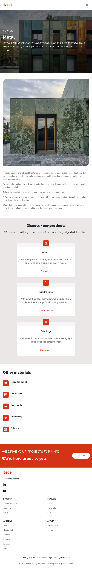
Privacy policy (54, 563)
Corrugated (7, 544)
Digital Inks (44, 310)
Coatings (44, 350)
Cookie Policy (25, 563)
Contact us (81, 456)
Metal (5, 549)
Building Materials (10, 503)
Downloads (68, 563)
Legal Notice (39, 563)
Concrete (6, 535)
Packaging (7, 508)
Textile (5, 513)
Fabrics (6, 525)
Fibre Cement (8, 530)
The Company (52, 525)
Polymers (6, 539)
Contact (50, 530)
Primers (44, 271)
